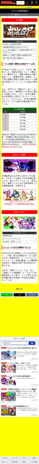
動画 (34, 458)
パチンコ (14, 458)
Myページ (32, 4)
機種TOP (19, 289)
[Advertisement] (19, 317)
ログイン (20, 2)
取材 (24, 462)
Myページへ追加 (19, 338)
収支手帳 (27, 4)
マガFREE (34, 462)
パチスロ (5, 458)
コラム (24, 458)
